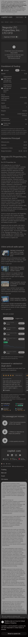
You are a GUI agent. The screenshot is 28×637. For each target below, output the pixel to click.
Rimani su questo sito (14, 633)
